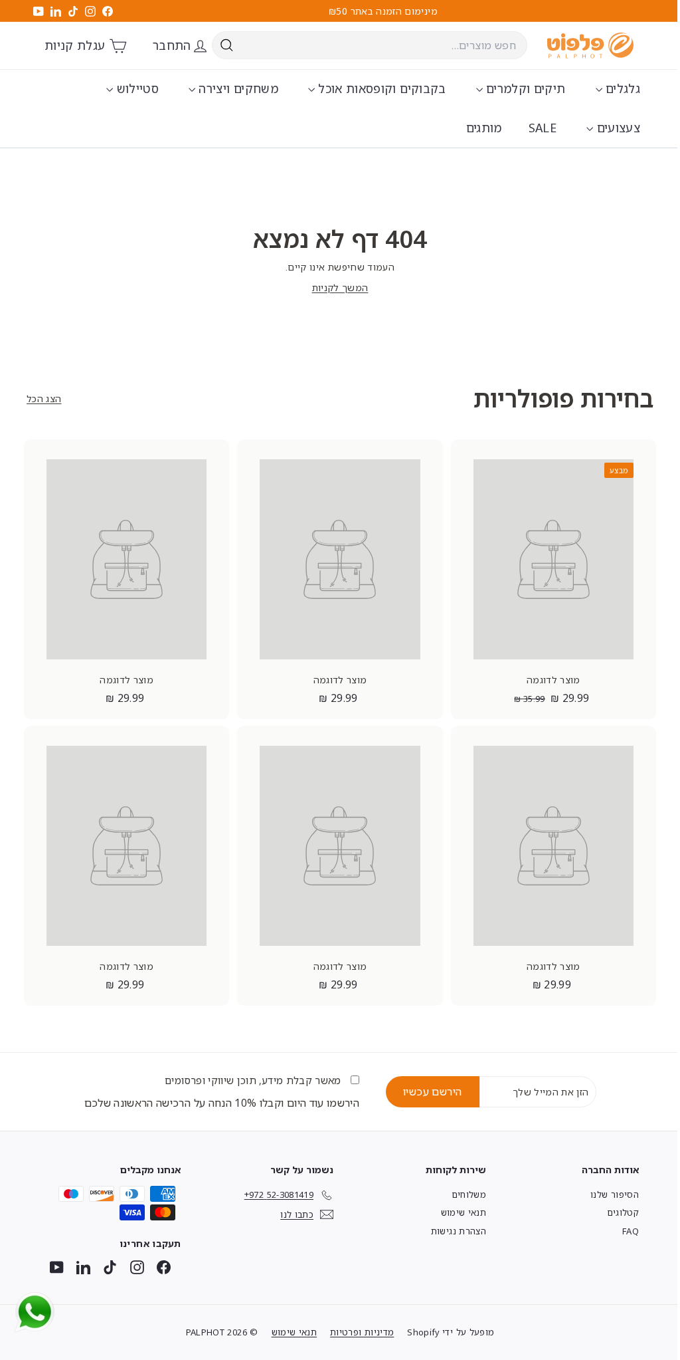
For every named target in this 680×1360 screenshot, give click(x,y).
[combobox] (369, 45)
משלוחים (469, 1194)
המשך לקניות (340, 287)
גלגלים (621, 88)
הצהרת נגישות (458, 1231)
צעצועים (616, 128)
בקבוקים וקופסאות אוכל (380, 88)
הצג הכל (44, 398)
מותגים (484, 128)
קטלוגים (623, 1212)
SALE (542, 128)
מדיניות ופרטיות (362, 1332)
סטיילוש (136, 88)
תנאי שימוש (464, 1212)
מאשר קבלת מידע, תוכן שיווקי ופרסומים (254, 1080)
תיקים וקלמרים (524, 88)
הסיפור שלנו (614, 1194)
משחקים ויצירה (236, 88)
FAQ (630, 1231)
